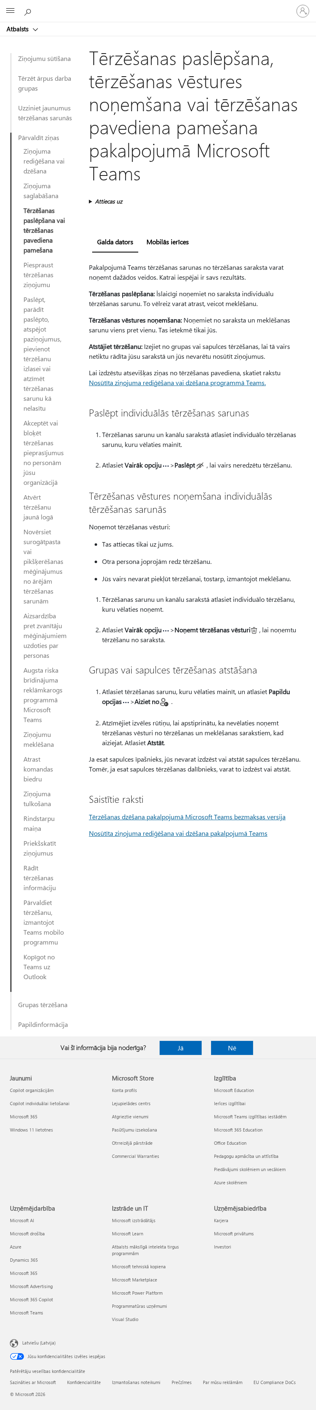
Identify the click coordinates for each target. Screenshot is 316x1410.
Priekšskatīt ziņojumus (39, 848)
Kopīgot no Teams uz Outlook (39, 966)
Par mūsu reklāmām (222, 1382)
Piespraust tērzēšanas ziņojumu (38, 274)
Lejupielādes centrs (131, 1103)
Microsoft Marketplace (134, 1280)
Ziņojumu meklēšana (38, 739)
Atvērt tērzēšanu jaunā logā (38, 507)
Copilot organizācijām (31, 1090)
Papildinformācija (43, 1024)
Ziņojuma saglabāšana (40, 190)
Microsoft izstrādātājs (134, 1220)
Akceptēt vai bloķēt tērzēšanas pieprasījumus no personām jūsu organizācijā (43, 452)
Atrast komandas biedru (38, 769)
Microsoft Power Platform (137, 1293)
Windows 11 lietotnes (31, 1130)
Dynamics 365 (24, 1260)
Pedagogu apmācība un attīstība (246, 1156)
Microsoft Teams (26, 1312)
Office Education (230, 1143)
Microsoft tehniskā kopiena (139, 1266)
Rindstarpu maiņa (39, 823)
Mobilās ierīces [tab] (167, 241)
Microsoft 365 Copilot (31, 1299)
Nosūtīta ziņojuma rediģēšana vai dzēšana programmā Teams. (177, 382)
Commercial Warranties (135, 1156)
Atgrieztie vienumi (130, 1116)
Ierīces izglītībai (230, 1103)
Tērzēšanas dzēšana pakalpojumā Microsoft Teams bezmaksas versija (187, 816)
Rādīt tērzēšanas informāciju (39, 877)
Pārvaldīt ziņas (38, 137)
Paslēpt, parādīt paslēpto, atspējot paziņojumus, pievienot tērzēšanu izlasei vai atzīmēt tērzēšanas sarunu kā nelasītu (42, 353)
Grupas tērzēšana (42, 1004)
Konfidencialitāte (84, 1382)
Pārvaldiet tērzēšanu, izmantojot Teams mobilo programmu (43, 922)
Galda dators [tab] (115, 241)
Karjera (221, 1220)
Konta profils (124, 1090)
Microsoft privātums (234, 1233)
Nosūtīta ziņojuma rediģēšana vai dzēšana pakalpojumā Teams (178, 833)
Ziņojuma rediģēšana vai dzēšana (44, 161)
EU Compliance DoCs (274, 1382)
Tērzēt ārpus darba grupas (44, 83)
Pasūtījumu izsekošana (134, 1130)
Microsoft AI (22, 1220)
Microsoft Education (234, 1090)
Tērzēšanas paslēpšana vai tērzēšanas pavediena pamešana (44, 230)
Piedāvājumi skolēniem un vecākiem (250, 1169)
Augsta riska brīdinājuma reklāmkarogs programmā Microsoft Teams (43, 695)
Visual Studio (125, 1319)
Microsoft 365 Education (238, 1130)
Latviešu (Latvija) (39, 1343)
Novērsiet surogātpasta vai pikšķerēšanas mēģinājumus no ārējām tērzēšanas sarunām (43, 566)
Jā (181, 1047)
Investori (222, 1247)
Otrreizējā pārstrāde (132, 1143)
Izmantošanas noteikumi (136, 1382)
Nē (232, 1047)
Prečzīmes (182, 1382)
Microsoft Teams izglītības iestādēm (250, 1116)
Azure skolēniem (230, 1182)
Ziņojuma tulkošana (37, 798)
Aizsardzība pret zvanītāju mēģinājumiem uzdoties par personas (45, 635)
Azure (15, 1247)
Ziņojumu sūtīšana (44, 58)
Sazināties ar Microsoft (33, 1382)
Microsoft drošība (27, 1233)
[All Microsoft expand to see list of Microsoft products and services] (10, 11)
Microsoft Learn (127, 1233)
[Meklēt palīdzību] (29, 10)
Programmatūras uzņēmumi (139, 1306)
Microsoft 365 (23, 1116)
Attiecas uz (108, 201)
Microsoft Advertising (31, 1286)
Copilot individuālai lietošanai (40, 1103)
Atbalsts (18, 29)
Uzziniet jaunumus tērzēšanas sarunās (45, 112)
